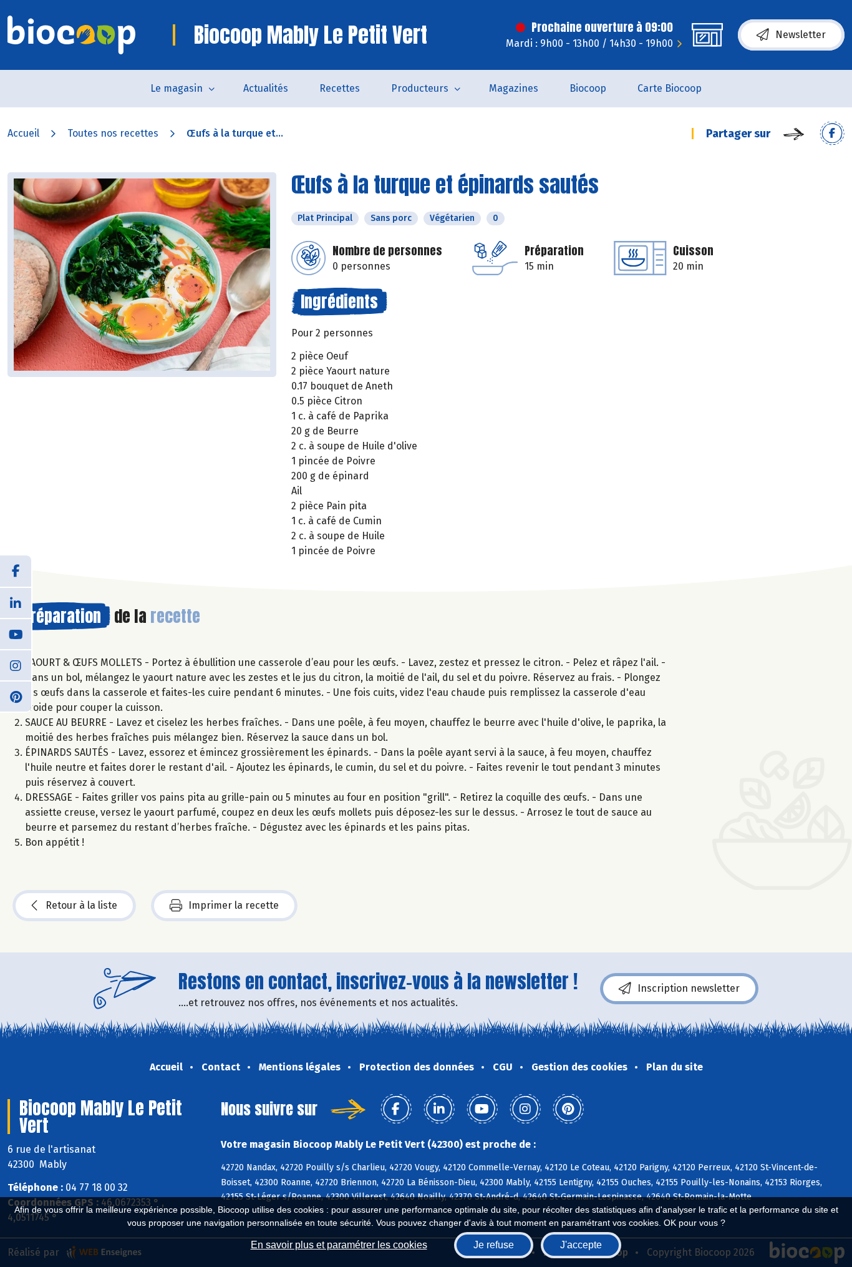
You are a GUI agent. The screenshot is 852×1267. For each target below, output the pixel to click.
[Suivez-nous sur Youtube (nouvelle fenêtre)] (15, 633)
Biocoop (587, 88)
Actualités (265, 88)
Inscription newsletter (688, 988)
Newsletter (800, 35)
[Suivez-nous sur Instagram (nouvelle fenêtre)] (15, 664)
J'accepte (581, 1245)
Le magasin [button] (176, 88)
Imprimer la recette (233, 905)
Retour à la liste (81, 905)
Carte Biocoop (669, 88)
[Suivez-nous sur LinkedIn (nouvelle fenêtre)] (15, 602)
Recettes (339, 88)
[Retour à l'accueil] (71, 35)
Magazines (513, 88)
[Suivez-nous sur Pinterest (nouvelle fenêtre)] (15, 696)
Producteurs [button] (419, 88)
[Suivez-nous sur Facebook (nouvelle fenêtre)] (15, 571)
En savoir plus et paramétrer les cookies (339, 1245)
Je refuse (493, 1245)
